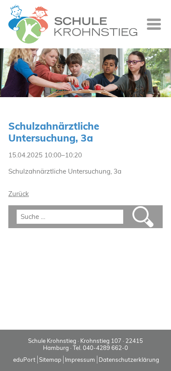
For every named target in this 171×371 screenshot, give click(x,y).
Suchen (143, 216)
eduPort (24, 359)
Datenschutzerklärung (129, 359)
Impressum (80, 359)
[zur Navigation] (154, 24)
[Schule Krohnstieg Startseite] (72, 24)
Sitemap (50, 359)
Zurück (18, 193)
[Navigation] (154, 24)
